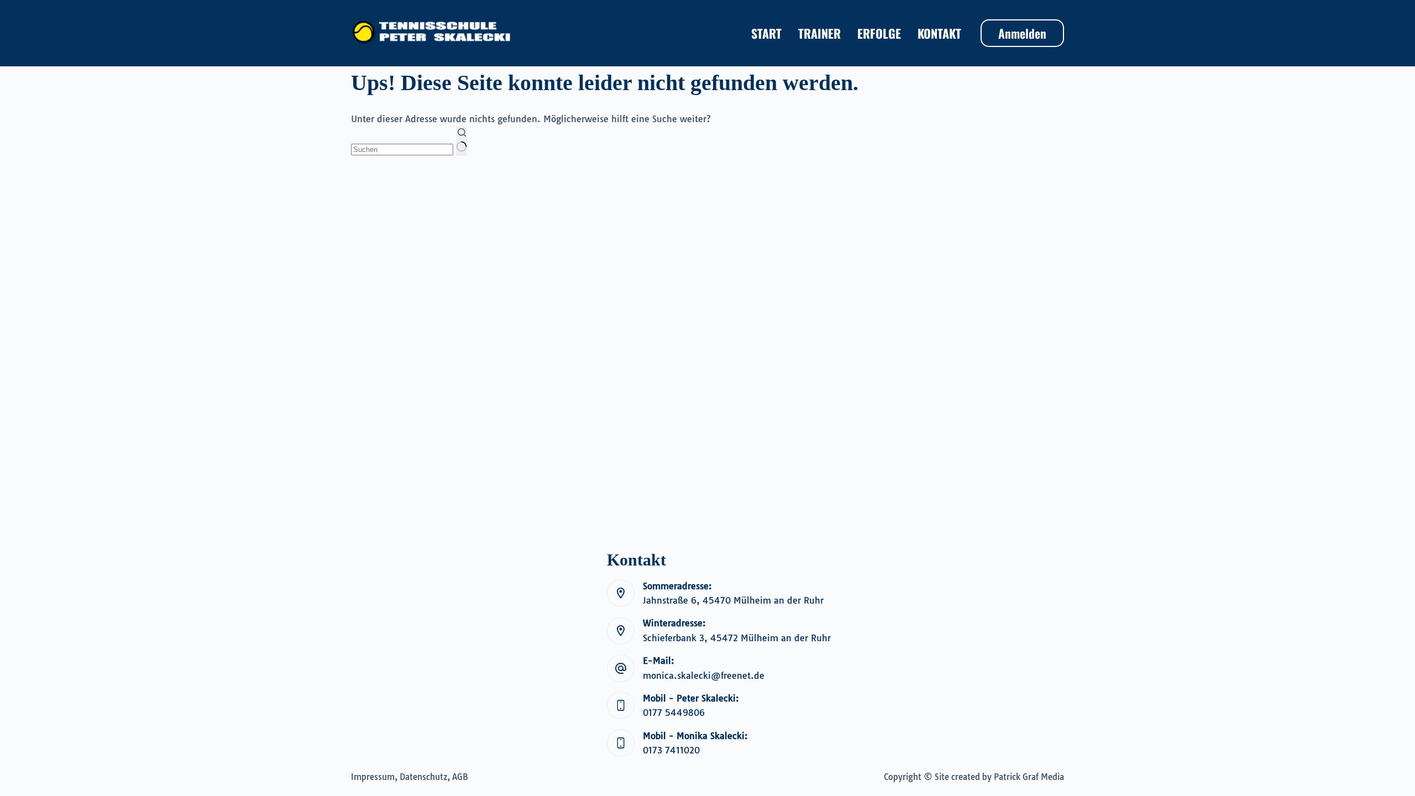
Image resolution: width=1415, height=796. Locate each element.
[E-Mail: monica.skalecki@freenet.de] (621, 668)
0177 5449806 (674, 712)
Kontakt (939, 33)
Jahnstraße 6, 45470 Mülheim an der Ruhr (733, 600)
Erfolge (879, 33)
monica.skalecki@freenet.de (703, 675)
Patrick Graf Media (1029, 777)
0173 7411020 (671, 750)
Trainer (819, 33)
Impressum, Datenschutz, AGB (409, 777)
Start (766, 33)
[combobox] (402, 149)
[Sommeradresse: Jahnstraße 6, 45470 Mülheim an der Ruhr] (621, 593)
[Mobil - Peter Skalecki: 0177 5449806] (621, 705)
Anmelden (1022, 33)
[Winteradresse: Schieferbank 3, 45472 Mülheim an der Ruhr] (621, 631)
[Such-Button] (461, 141)
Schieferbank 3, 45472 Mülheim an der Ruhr (737, 637)
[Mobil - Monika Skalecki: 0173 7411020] (621, 743)
